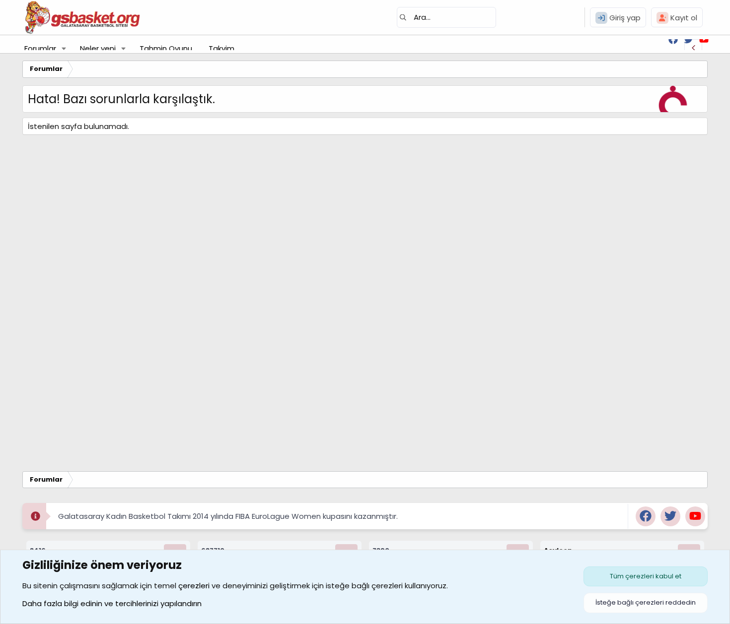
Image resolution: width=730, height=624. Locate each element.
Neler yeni (98, 48)
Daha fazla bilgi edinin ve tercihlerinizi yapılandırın (112, 603)
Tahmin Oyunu (166, 48)
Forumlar (40, 48)
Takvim (221, 48)
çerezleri (194, 585)
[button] (64, 48)
